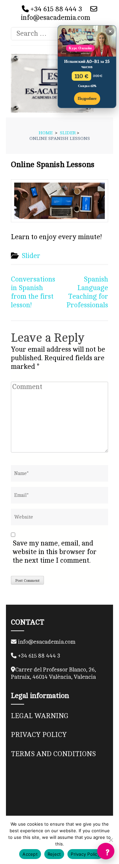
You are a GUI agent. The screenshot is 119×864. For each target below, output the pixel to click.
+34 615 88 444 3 (55, 9)
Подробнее (87, 98)
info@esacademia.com (55, 18)
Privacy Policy (85, 854)
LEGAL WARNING (39, 716)
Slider (30, 256)
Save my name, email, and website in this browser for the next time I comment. (55, 552)
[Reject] (110, 840)
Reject (54, 854)
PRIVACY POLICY (39, 735)
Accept (30, 854)
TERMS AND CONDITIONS (53, 754)
